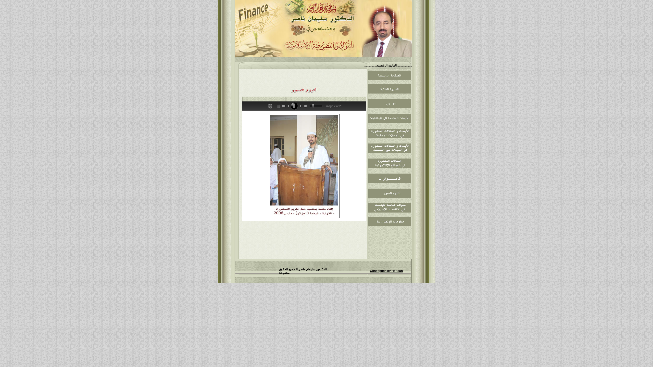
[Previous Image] (288, 106)
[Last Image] (306, 106)
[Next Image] (300, 106)
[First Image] (283, 106)
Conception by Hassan (386, 271)
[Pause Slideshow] (294, 106)
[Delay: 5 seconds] (313, 106)
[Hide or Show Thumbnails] (278, 106)
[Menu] (270, 106)
